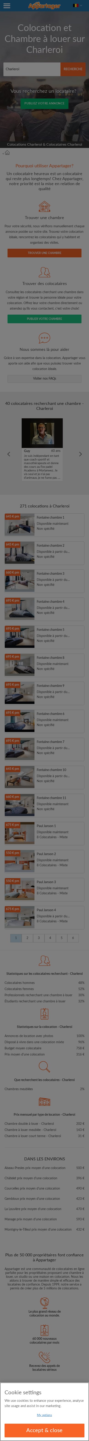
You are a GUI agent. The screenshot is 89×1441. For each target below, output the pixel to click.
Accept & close (44, 1430)
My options (44, 1415)
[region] (44, 1411)
